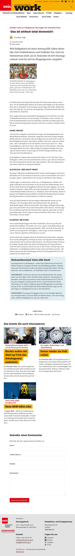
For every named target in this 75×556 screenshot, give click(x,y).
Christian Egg (19, 37)
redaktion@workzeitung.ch (24, 540)
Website (12, 464)
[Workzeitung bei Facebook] (62, 1)
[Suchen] (71, 6)
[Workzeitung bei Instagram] (69, 1)
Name (12, 445)
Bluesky (49, 540)
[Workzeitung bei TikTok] (72, 1)
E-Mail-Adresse (15, 454)
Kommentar (14, 473)
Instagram (50, 542)
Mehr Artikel (16, 44)
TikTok (49, 545)
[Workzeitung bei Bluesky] (66, 1)
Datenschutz (20, 552)
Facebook (50, 538)
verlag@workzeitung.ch (23, 542)
